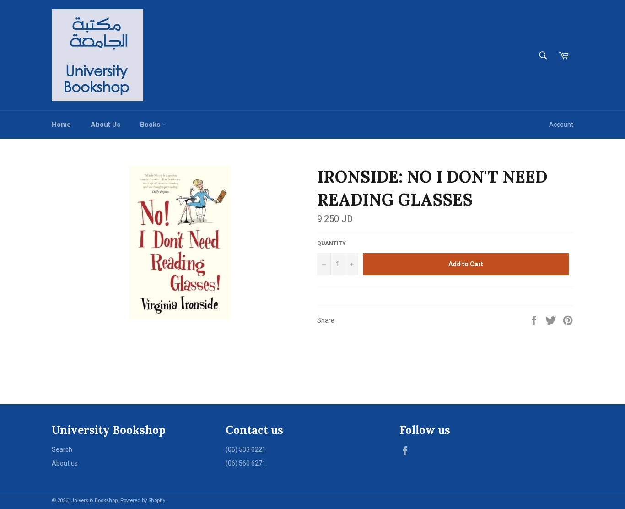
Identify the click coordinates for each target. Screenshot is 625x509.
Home (61, 124)
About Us (105, 124)
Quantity (331, 243)
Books (151, 124)
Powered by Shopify (142, 501)
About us (65, 463)
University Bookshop (94, 501)
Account (561, 124)
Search (62, 449)
